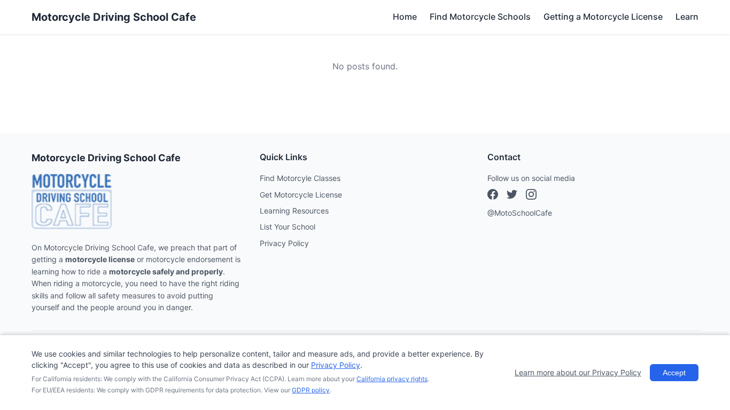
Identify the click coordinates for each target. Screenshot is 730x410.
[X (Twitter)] (531, 196)
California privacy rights (392, 379)
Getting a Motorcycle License (603, 16)
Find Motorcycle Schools (480, 16)
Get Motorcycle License (301, 194)
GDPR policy (311, 390)
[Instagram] (512, 196)
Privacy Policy (284, 243)
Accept (674, 372)
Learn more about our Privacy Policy (578, 372)
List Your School (287, 226)
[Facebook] (492, 196)
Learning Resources (294, 210)
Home (405, 16)
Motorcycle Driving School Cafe (114, 17)
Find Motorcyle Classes (300, 178)
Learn (686, 16)
